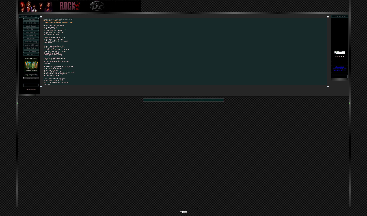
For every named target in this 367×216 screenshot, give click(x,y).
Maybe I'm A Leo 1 (340, 70)
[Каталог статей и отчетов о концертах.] (31, 78)
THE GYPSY (339, 67)
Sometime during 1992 (340, 68)
